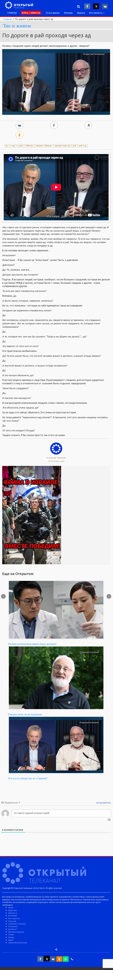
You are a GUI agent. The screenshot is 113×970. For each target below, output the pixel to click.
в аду (13, 145)
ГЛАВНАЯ (12, 12)
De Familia (12, 915)
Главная (7, 19)
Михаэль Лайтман (44, 145)
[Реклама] (31, 514)
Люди (10, 907)
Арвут (10, 940)
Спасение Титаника (17, 923)
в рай (20, 145)
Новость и (12, 913)
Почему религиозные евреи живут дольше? (32, 644)
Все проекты (96, 12)
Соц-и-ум (12, 921)
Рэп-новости (14, 918)
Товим (11, 934)
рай (74, 145)
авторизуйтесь (103, 803)
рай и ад (82, 145)
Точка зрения (52, 12)
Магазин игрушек (16, 931)
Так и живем (17, 25)
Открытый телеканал (56, 458)
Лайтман (29, 145)
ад (7, 145)
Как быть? (12, 929)
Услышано (13, 926)
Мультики (12, 910)
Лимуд (11, 937)
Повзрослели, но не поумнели (25, 714)
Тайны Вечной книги (17, 942)
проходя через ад (62, 145)
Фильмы (68, 12)
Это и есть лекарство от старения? (27, 778)
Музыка (81, 12)
